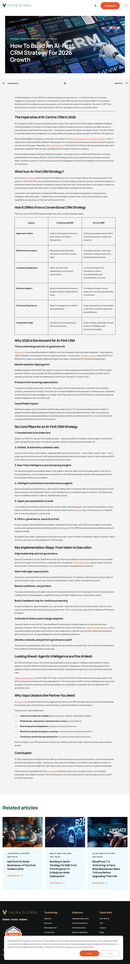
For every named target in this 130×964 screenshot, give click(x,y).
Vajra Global (22, 701)
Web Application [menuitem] (50, 928)
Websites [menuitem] (48, 918)
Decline (109, 953)
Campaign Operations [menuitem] (80, 918)
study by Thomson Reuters (96, 627)
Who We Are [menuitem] (104, 918)
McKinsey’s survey (88, 355)
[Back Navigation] (65, 83)
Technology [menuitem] (51, 912)
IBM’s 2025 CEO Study (55, 145)
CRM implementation (82, 562)
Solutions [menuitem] (77, 912)
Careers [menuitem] (103, 928)
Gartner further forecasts (25, 678)
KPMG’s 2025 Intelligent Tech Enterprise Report (86, 138)
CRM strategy (29, 178)
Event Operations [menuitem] (79, 928)
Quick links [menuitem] (106, 912)
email (77, 510)
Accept (89, 953)
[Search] (96, 5)
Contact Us (110, 5)
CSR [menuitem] (101, 923)
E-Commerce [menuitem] (49, 932)
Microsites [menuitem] (48, 923)
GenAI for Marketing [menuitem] (79, 932)
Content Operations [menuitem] (79, 923)
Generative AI (20, 352)
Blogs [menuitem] (102, 932)
